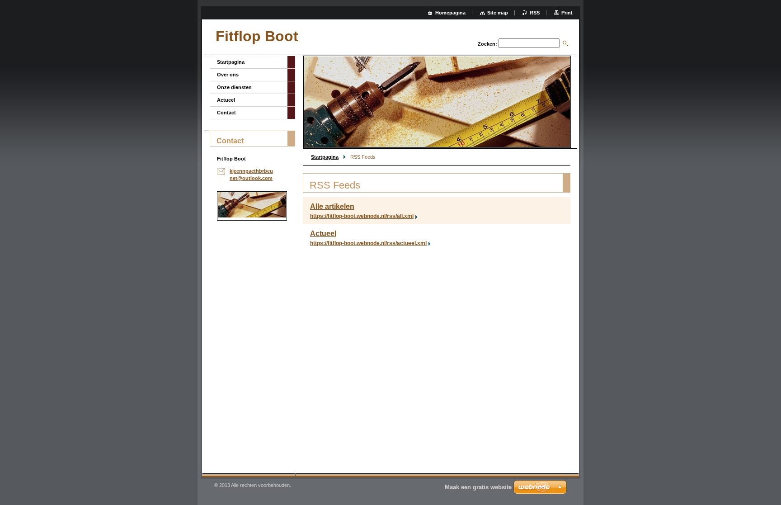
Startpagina (325, 157)
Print (567, 12)
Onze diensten (234, 87)
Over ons (228, 74)
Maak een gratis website (478, 487)
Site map (497, 12)
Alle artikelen (332, 206)
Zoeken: (487, 44)
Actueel (323, 233)
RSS (535, 12)
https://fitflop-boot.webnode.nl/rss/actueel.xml (368, 243)
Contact (226, 112)
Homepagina (450, 12)
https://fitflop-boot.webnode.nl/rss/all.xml (362, 216)
